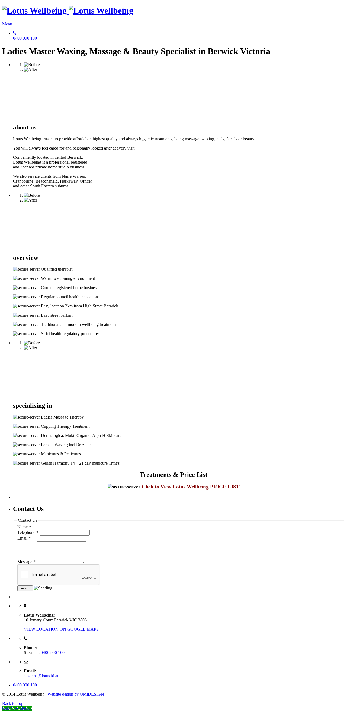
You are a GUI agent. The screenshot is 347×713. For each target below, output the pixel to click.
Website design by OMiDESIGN (75, 694)
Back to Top (12, 703)
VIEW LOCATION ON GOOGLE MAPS (61, 629)
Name (24, 526)
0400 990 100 (53, 652)
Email (24, 538)
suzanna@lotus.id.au (41, 675)
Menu (7, 24)
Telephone (27, 532)
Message (26, 561)
